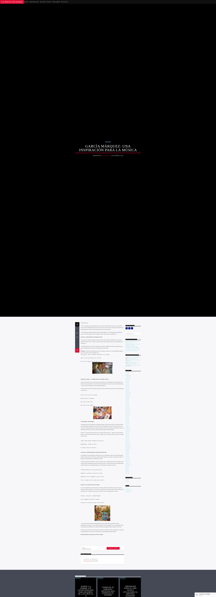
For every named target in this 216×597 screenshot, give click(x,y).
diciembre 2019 (127, 473)
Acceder (126, 500)
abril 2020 (127, 467)
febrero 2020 (127, 470)
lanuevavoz (106, 161)
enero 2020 (127, 471)
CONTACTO (65, 1)
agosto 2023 (127, 410)
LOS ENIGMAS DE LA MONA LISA (131, 363)
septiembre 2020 (128, 460)
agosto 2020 (127, 461)
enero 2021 (127, 454)
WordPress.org (127, 504)
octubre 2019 (127, 475)
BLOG (50, 1)
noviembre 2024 (128, 389)
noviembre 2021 (128, 440)
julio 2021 (127, 446)
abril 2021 (127, 450)
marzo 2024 (127, 400)
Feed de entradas (128, 501)
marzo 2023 (127, 417)
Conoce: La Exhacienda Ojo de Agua (135, 369)
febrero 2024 (127, 402)
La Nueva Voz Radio (12, 2)
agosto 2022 (127, 427)
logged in (89, 573)
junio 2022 (127, 430)
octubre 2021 (127, 441)
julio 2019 (127, 480)
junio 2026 (127, 385)
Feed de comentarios (128, 503)
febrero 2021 (127, 453)
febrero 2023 (127, 419)
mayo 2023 (127, 414)
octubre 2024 (127, 390)
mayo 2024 (127, 397)
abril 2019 (127, 484)
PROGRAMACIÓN (35, 1)
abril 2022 (127, 433)
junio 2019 (127, 481)
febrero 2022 (127, 436)
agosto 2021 (127, 444)
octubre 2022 (127, 424)
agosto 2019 (127, 478)
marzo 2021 (127, 451)
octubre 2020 (127, 458)
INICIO (27, 1)
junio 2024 (127, 396)
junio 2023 (127, 413)
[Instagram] (129, 341)
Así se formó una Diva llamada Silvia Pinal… (132, 361)
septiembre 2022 (128, 426)
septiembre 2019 (128, 477)
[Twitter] (132, 341)
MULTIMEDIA (57, 1)
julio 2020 (127, 463)
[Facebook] (126, 341)
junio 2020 (127, 464)
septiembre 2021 (128, 443)
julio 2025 (127, 386)
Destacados (108, 148)
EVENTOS (44, 1)
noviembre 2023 (128, 406)
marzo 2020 (127, 468)
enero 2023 (127, 420)
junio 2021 (127, 447)
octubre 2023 (127, 407)
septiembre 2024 (128, 392)
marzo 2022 (127, 434)
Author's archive (113, 560)
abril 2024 (127, 399)
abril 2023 (127, 416)
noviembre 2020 (128, 457)
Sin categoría (127, 493)
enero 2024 (127, 403)
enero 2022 (127, 437)
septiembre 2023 (128, 409)
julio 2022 (127, 429)
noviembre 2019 (128, 474)
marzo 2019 (127, 485)
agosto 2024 (127, 393)
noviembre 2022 (128, 423)
